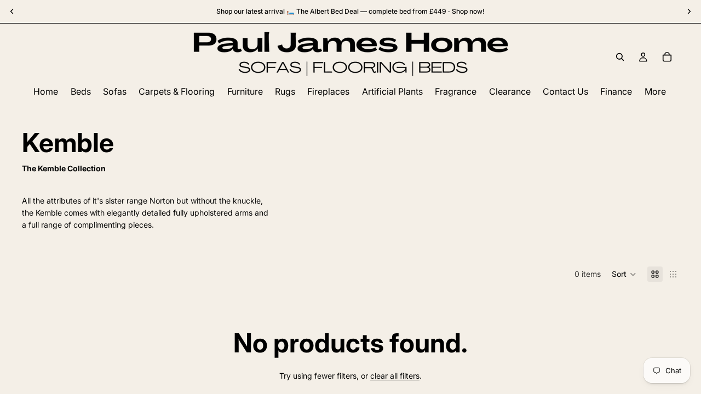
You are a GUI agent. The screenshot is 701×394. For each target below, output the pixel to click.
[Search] (620, 57)
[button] (624, 274)
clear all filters (395, 375)
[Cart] (667, 57)
